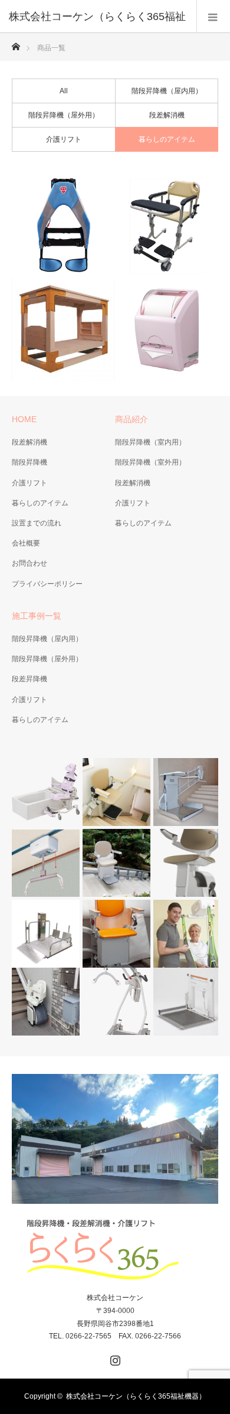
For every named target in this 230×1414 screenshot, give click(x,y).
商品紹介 (131, 419)
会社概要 (26, 543)
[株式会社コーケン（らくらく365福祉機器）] (115, 1250)
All (64, 91)
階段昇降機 (29, 462)
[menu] (213, 16)
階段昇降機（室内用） (150, 442)
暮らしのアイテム (167, 139)
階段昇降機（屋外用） (63, 115)
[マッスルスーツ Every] (63, 226)
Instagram (114, 1358)
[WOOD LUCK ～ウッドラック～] (63, 329)
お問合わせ (29, 563)
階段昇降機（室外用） (150, 462)
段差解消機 (167, 115)
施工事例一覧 (36, 616)
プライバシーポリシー (47, 584)
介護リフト (63, 139)
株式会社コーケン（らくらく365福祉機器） (136, 1396)
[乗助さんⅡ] (166, 226)
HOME (24, 419)
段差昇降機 (29, 679)
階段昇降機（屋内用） (167, 91)
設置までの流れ (36, 523)
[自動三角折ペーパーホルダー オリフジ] (166, 329)
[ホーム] (15, 43)
